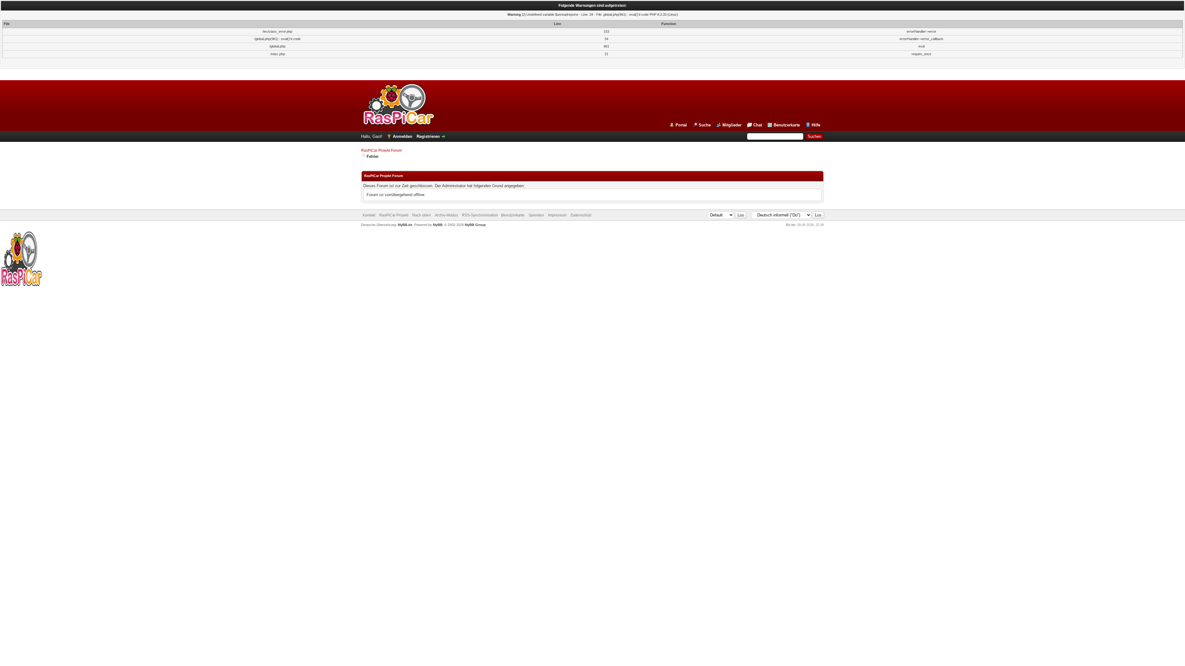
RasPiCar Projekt (394, 215)
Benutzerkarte (787, 125)
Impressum (557, 215)
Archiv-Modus (446, 215)
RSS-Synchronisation (480, 215)
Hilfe (816, 125)
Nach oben (421, 215)
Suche (705, 125)
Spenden (536, 215)
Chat (757, 125)
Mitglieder (732, 125)
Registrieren (428, 136)
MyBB (438, 225)
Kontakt (369, 215)
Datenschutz (581, 215)
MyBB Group (475, 225)
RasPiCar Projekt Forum (381, 150)
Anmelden (402, 136)
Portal (681, 125)
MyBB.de (405, 225)
